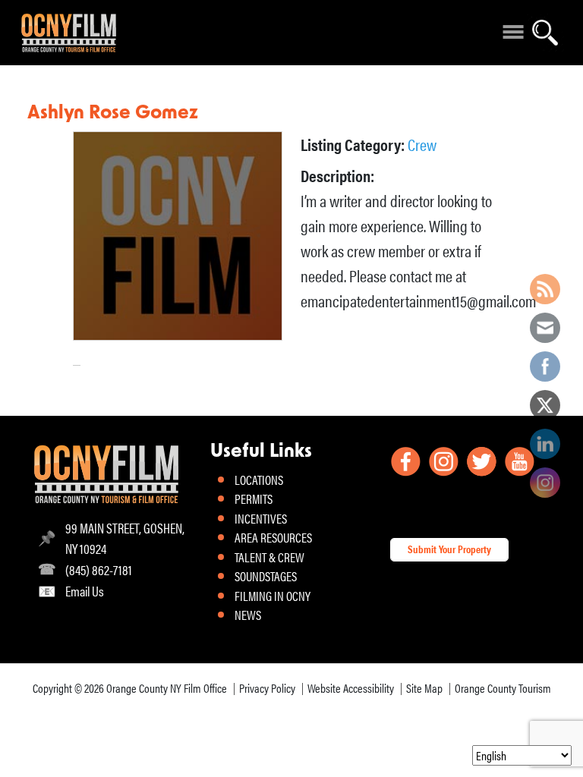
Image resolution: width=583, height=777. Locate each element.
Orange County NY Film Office (166, 688)
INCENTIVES (261, 518)
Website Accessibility (350, 688)
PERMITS (254, 498)
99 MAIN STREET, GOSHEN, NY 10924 (124, 538)
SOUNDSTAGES (266, 576)
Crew (422, 144)
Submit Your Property (449, 548)
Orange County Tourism (503, 688)
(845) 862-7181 (98, 569)
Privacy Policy (267, 688)
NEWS (248, 615)
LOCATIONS (259, 479)
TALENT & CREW (269, 557)
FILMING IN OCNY (272, 596)
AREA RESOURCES (273, 537)
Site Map (424, 688)
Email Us (84, 590)
